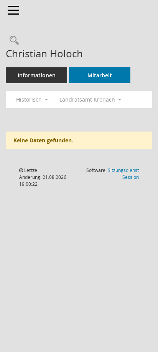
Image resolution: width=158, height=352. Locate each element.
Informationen (37, 75)
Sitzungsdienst (123, 173)
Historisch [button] (29, 99)
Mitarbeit (99, 75)
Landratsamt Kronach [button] (88, 99)
